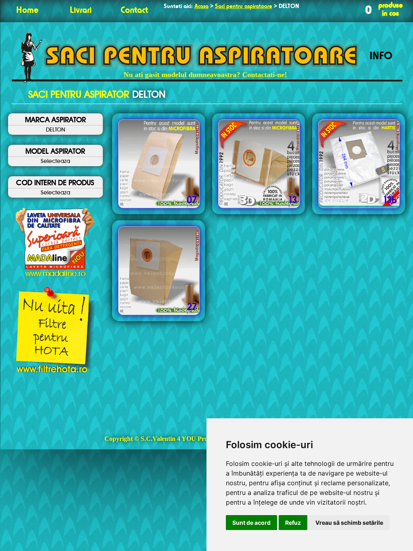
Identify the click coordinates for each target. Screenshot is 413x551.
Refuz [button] (293, 522)
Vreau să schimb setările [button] (349, 522)
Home (27, 10)
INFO (380, 56)
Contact (134, 10)
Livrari (81, 10)
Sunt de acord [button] (251, 522)
